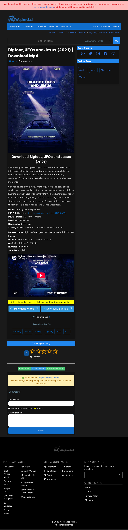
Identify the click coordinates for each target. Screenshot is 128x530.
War (59, 331)
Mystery (49, 331)
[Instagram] (98, 54)
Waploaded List (28, 497)
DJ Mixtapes (8, 504)
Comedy (17, 331)
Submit (41, 431)
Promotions (67, 471)
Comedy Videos (28, 471)
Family (38, 331)
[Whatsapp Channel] (83, 54)
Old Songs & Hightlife (9, 497)
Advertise (66, 466)
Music (93, 70)
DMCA (116, 26)
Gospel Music (7, 490)
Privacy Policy (91, 496)
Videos (82, 77)
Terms (88, 487)
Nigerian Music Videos (28, 476)
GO (116, 41)
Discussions (106, 70)
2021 (67, 331)
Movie (14, 61)
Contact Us (67, 475)
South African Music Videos (27, 491)
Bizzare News (7, 511)
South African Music (7, 474)
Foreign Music (7, 482)
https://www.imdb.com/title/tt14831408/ (46, 213)
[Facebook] (105, 54)
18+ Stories (9, 466)
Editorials (25, 466)
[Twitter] (90, 54)
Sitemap (89, 500)
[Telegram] (113, 54)
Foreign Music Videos (27, 484)
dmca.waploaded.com (43, 7)
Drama (28, 331)
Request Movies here (48, 377)
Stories (82, 70)
